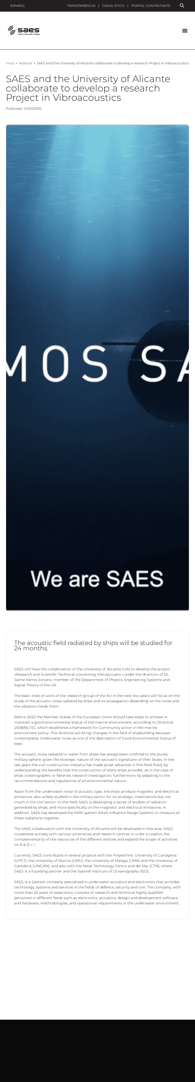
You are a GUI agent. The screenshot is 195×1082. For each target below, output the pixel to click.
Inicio (10, 63)
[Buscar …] (182, 6)
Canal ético (113, 6)
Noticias (25, 63)
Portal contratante (151, 6)
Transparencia (81, 6)
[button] (185, 30)
